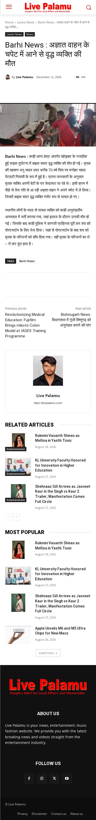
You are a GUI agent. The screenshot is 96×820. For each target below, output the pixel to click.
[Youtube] (67, 779)
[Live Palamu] (8, 77)
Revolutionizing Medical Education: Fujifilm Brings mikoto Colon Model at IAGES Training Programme (25, 325)
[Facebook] (26, 90)
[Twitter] (38, 90)
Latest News (26, 22)
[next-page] (16, 517)
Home (9, 22)
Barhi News (27, 261)
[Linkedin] (62, 90)
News (29, 34)
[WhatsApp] (50, 90)
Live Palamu (24, 77)
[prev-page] (8, 517)
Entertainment (16, 449)
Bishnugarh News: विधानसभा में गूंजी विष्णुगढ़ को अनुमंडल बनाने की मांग (71, 320)
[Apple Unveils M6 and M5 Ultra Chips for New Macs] (18, 635)
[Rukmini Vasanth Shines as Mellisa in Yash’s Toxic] (18, 442)
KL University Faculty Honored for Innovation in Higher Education (60, 465)
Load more (46, 653)
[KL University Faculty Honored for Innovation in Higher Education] (18, 467)
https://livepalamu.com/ (48, 402)
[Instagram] (42, 779)
